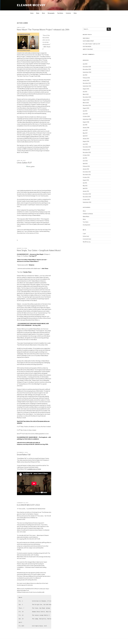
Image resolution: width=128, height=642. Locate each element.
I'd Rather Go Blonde (88, 213)
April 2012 (85, 163)
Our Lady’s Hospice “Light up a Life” (91, 43)
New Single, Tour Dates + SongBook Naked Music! (39, 250)
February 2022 (86, 77)
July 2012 (85, 158)
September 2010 (87, 202)
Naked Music (86, 216)
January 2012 (86, 169)
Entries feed (86, 236)
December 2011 (87, 171)
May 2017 (85, 133)
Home (31, 13)
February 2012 (86, 166)
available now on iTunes (34, 469)
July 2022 (85, 75)
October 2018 (86, 116)
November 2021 (87, 83)
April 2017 (85, 135)
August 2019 (86, 108)
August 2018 (86, 122)
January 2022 (86, 80)
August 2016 (86, 141)
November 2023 (87, 69)
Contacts (68, 13)
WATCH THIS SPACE (88, 49)
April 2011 (85, 188)
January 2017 (86, 138)
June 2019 (85, 113)
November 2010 (87, 196)
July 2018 (85, 124)
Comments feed (87, 239)
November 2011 (87, 174)
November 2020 (87, 97)
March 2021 (86, 94)
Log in (84, 233)
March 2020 (86, 102)
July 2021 (85, 91)
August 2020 (86, 99)
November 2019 (87, 105)
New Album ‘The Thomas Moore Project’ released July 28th (43, 29)
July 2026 (85, 64)
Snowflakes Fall (23, 454)
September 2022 (87, 72)
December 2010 (87, 194)
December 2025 (87, 66)
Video (75, 13)
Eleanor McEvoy (31, 5)
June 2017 (85, 130)
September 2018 (87, 119)
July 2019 (85, 111)
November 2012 (87, 152)
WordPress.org (86, 241)
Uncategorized (86, 224)
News (37, 13)
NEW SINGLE (86, 38)
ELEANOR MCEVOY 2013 (28, 505)
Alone (84, 211)
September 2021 (87, 86)
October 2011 (86, 177)
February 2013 (86, 149)
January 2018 (86, 127)
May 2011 (85, 185)
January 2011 (86, 191)
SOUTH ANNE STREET (88, 41)
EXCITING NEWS (87, 46)
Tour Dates (60, 13)
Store (43, 13)
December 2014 (87, 146)
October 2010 (86, 199)
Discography (51, 13)
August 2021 (86, 88)
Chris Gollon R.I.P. (24, 162)
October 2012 (86, 155)
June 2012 (85, 160)
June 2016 (85, 144)
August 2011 (86, 180)
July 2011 (85, 182)
